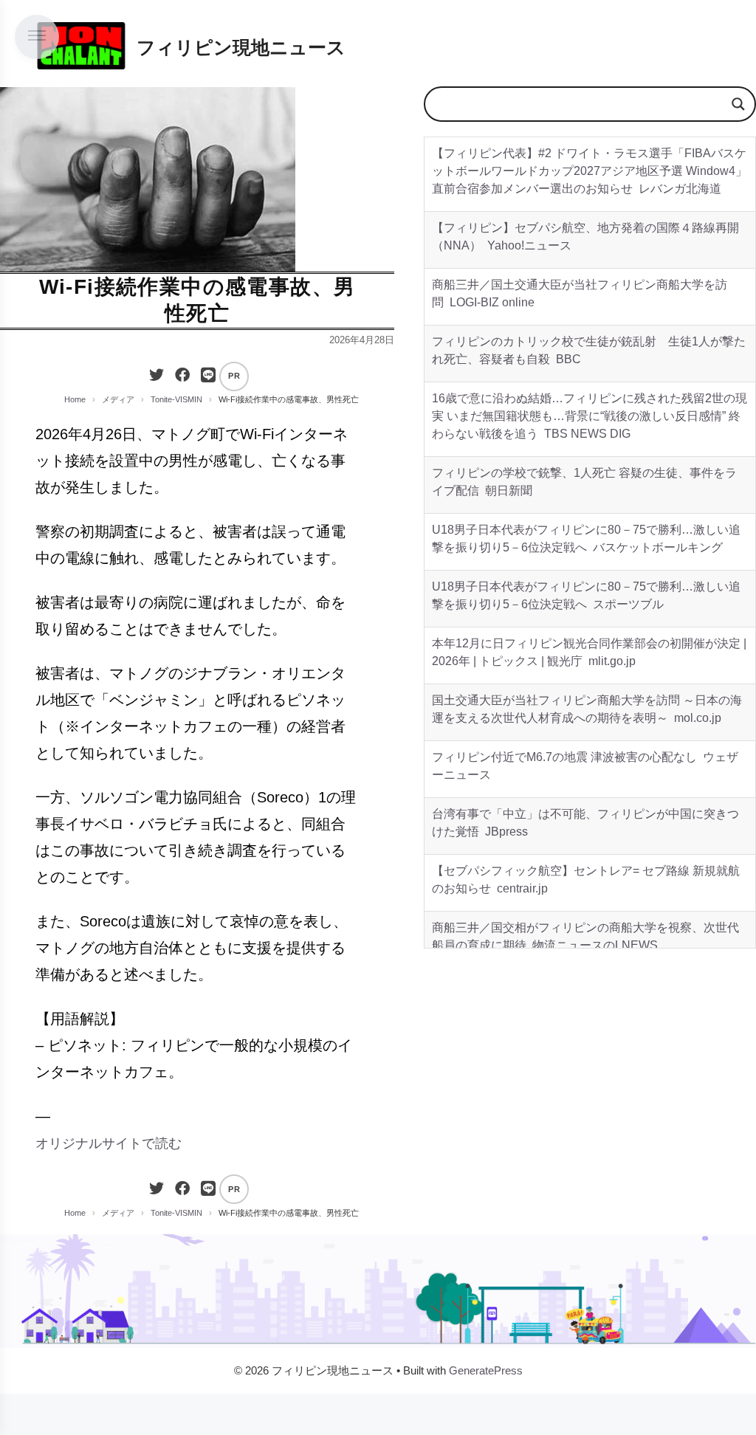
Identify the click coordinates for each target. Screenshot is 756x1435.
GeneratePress (486, 1370)
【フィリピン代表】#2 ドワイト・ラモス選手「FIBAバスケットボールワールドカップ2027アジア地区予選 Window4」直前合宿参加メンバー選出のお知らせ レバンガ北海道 (589, 171)
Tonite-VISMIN (176, 399)
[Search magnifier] (738, 104)
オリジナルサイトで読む (108, 1143)
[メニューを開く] (37, 37)
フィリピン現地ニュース (241, 47)
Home (75, 399)
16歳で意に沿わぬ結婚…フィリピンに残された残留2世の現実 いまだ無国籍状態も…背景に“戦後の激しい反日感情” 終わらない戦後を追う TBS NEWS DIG (589, 416)
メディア (118, 399)
